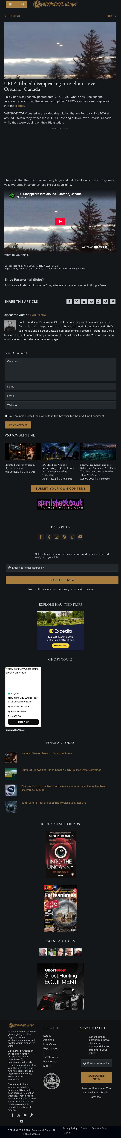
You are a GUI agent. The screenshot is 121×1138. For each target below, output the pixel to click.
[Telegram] (105, 301)
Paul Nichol (38, 315)
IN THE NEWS (43, 265)
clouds (19, 105)
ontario (38, 268)
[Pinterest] (112, 301)
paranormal (50, 268)
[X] (76, 301)
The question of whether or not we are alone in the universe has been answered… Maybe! (63, 788)
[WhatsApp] (98, 301)
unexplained (68, 268)
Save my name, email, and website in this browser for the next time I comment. (56, 416)
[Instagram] (57, 537)
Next (110, 15)
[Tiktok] (72, 537)
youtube (80, 268)
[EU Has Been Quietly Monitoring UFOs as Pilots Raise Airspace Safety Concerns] (60, 444)
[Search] (24, 4)
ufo (58, 268)
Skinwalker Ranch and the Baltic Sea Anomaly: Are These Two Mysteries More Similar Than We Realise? (98, 470)
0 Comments (28, 471)
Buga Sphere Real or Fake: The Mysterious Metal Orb (53, 802)
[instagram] (25, 1115)
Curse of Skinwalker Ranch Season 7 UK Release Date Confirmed (61, 769)
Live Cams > (50, 1044)
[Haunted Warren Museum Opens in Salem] (23, 444)
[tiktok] (31, 1115)
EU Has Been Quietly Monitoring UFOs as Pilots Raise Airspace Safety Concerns (58, 470)
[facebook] (12, 1115)
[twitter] (18, 1115)
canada (22, 268)
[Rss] (64, 537)
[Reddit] (91, 301)
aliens (14, 268)
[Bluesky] (84, 301)
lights (31, 268)
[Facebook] (69, 301)
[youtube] (21, 1121)
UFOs (55, 265)
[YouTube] (80, 537)
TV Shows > (50, 1057)
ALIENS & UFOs (26, 265)
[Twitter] (49, 537)
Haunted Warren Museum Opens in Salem (20, 466)
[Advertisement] (60, 153)
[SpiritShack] (60, 504)
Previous (14, 15)
